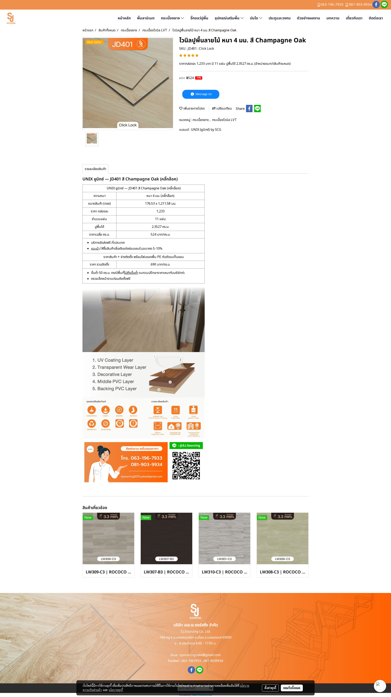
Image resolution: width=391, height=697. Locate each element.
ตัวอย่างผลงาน (308, 18)
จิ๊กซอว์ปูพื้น (199, 18)
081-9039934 (213, 661)
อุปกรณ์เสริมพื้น (228, 18)
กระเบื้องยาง (171, 18)
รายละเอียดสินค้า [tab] (95, 169)
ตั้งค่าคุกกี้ (270, 688)
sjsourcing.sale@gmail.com (200, 655)
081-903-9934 (360, 4)
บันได (254, 18)
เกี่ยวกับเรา (354, 18)
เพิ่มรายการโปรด (193, 108)
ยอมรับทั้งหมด (291, 688)
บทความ (332, 18)
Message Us (203, 94)
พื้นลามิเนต (146, 18)
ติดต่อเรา (376, 18)
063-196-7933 (332, 4)
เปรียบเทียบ (223, 108)
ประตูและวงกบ (280, 18)
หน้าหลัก (124, 18)
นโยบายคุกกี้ (116, 690)
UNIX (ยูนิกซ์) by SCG (206, 129)
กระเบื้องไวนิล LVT (224, 119)
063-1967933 (191, 661)
